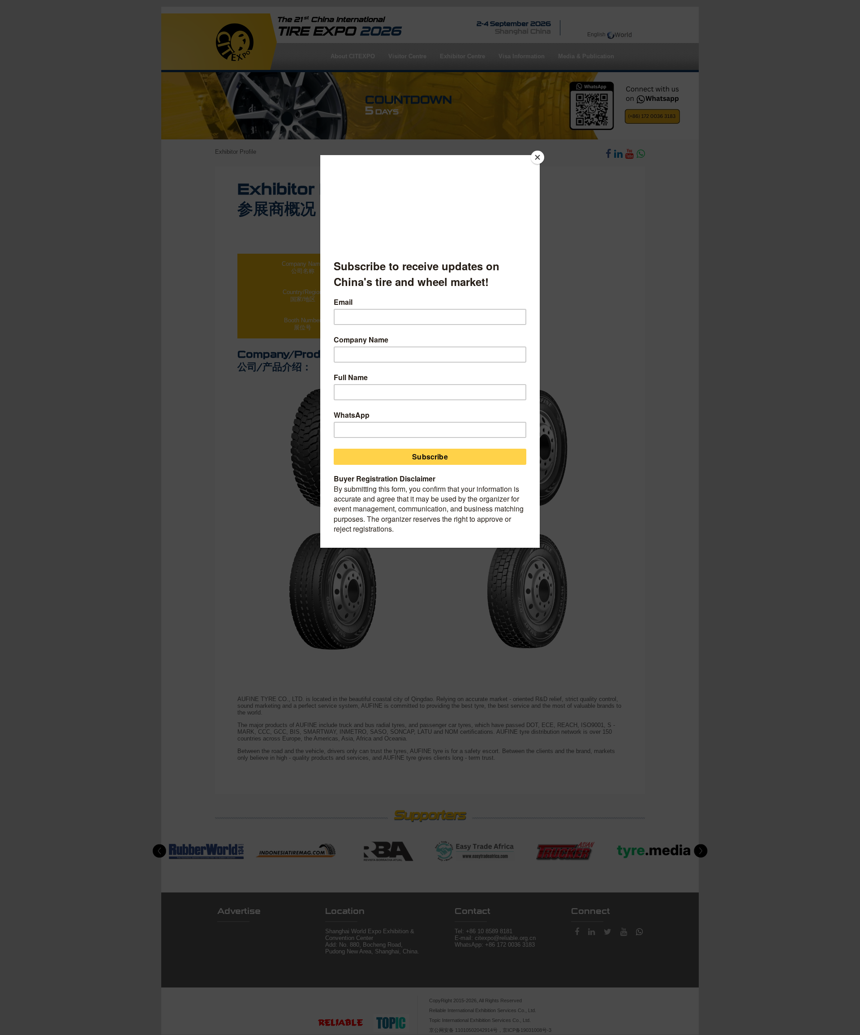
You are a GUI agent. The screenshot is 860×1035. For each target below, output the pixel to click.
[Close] (537, 157)
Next (700, 851)
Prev (159, 851)
